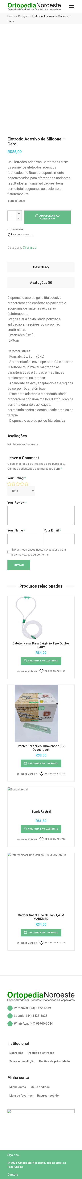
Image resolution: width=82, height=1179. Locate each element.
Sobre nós (16, 1053)
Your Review (17, 502)
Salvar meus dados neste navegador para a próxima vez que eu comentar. (38, 552)
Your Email (52, 530)
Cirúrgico (29, 247)
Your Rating (16, 478)
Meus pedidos (40, 1087)
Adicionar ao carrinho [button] (43, 661)
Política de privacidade (54, 1061)
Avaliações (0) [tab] (41, 283)
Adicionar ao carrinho (49, 217)
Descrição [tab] (41, 267)
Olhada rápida (29, 671)
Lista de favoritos (21, 1095)
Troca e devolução (22, 1061)
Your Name (16, 530)
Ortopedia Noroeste (31, 1162)
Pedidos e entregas (41, 1053)
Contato (12, 1174)
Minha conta (17, 1087)
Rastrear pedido (48, 1095)
